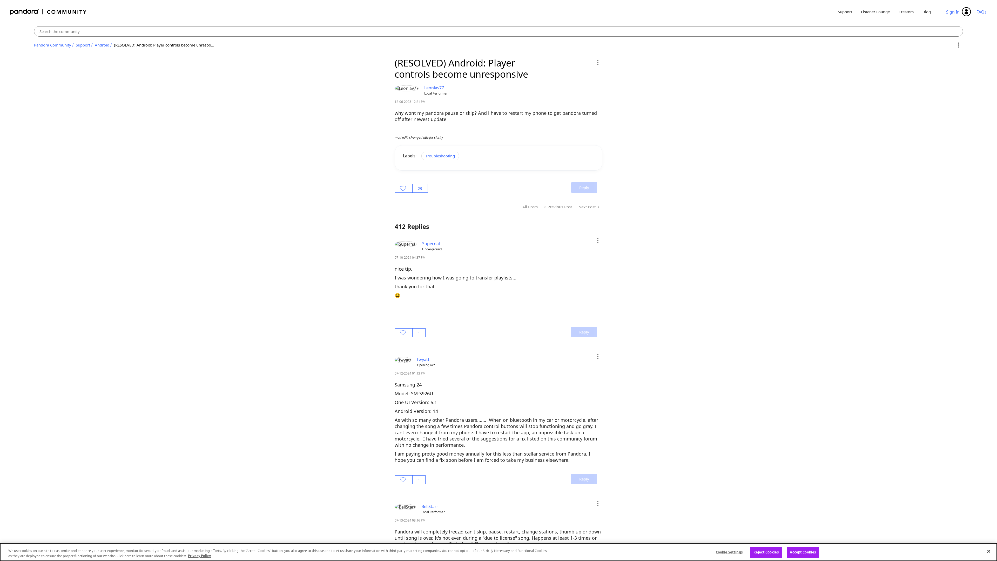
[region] (498, 552)
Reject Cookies (766, 552)
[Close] (988, 551)
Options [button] (958, 45)
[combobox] (498, 31)
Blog (926, 11)
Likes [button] (403, 188)
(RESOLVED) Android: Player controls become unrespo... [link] (164, 45)
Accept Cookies (803, 552)
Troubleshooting (440, 155)
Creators (906, 11)
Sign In (953, 12)
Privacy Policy (199, 555)
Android (102, 45)
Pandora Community (48, 12)
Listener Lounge (875, 11)
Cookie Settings (729, 552)
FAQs (981, 12)
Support (845, 11)
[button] (597, 62)
